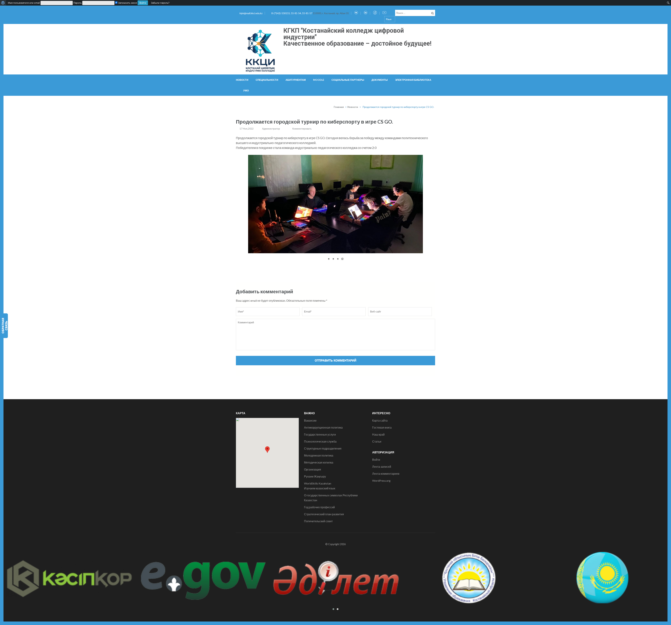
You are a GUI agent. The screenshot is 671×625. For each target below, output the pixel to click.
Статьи (376, 441)
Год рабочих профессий (319, 507)
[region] (335, 210)
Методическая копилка (318, 462)
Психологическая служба (320, 441)
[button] (267, 449)
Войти (376, 459)
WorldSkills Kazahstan (317, 483)
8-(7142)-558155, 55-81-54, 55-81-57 (292, 13)
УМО (246, 90)
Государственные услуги (320, 434)
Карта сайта (380, 420)
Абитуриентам (296, 79)
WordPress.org (381, 480)
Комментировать (302, 128)
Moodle (318, 79)
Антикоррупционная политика (323, 427)
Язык (388, 19)
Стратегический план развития (324, 514)
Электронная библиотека (413, 79)
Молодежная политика (318, 455)
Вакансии (310, 420)
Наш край (378, 434)
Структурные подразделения (322, 448)
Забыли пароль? (160, 2)
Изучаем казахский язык (319, 488)
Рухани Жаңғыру (315, 476)
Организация (312, 469)
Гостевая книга (382, 427)
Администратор (271, 128)
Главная (339, 106)
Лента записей (381, 466)
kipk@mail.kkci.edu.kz (251, 13)
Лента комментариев (385, 473)
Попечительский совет (318, 521)
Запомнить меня (127, 2)
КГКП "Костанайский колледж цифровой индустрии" (343, 34)
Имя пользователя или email (24, 2)
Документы (379, 79)
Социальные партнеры (347, 79)
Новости (242, 79)
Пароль (77, 2)
